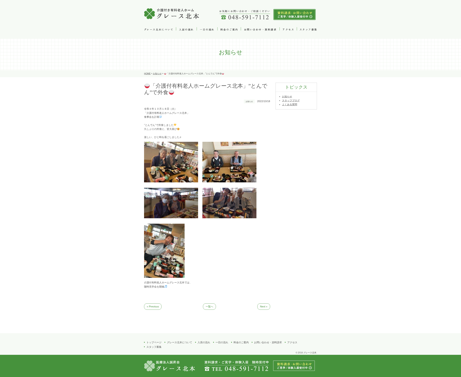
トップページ (154, 342)
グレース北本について (179, 342)
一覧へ (209, 306)
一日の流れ (222, 342)
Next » (263, 306)
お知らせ (287, 96)
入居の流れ (204, 342)
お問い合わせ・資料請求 (268, 342)
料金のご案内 (241, 342)
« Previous (153, 306)
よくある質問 (289, 104)
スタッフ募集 (154, 346)
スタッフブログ (291, 100)
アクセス (292, 342)
